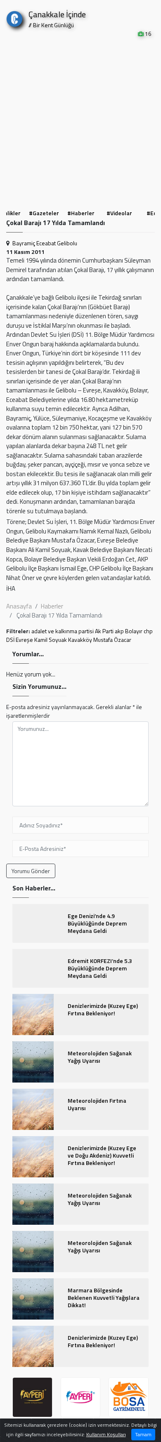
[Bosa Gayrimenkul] (129, 1397)
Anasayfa (19, 606)
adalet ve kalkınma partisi (62, 631)
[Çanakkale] (14, 17)
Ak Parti (104, 631)
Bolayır (133, 631)
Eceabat (46, 243)
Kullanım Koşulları (106, 1434)
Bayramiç (23, 243)
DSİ (10, 639)
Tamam (143, 1434)
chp (148, 631)
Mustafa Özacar (112, 639)
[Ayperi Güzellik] (32, 1397)
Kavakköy (80, 639)
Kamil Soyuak (50, 639)
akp (119, 631)
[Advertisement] (80, 122)
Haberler (52, 606)
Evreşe (24, 639)
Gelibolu (67, 243)
